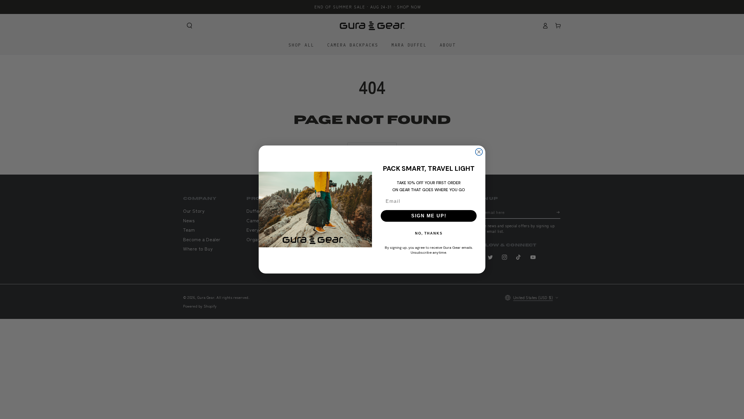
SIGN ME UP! (428, 215)
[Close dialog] (478, 151)
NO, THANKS (429, 233)
